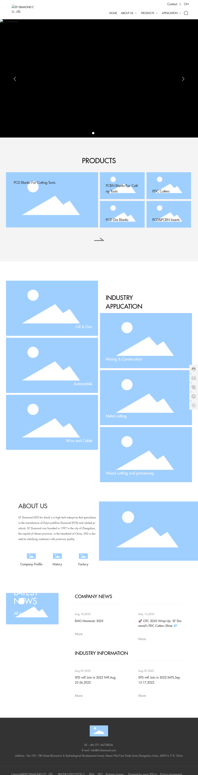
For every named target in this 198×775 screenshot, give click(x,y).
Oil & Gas (83, 327)
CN (186, 4)
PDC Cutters (161, 191)
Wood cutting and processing (130, 473)
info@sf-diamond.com (103, 750)
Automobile (83, 384)
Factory (83, 564)
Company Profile (31, 564)
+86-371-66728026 (101, 745)
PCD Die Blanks (117, 220)
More (79, 634)
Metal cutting (116, 416)
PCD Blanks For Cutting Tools (34, 182)
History (57, 564)
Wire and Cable (79, 441)
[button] (93, 133)
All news (20, 613)
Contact (172, 4)
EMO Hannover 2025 (89, 621)
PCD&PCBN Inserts (166, 220)
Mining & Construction (124, 359)
